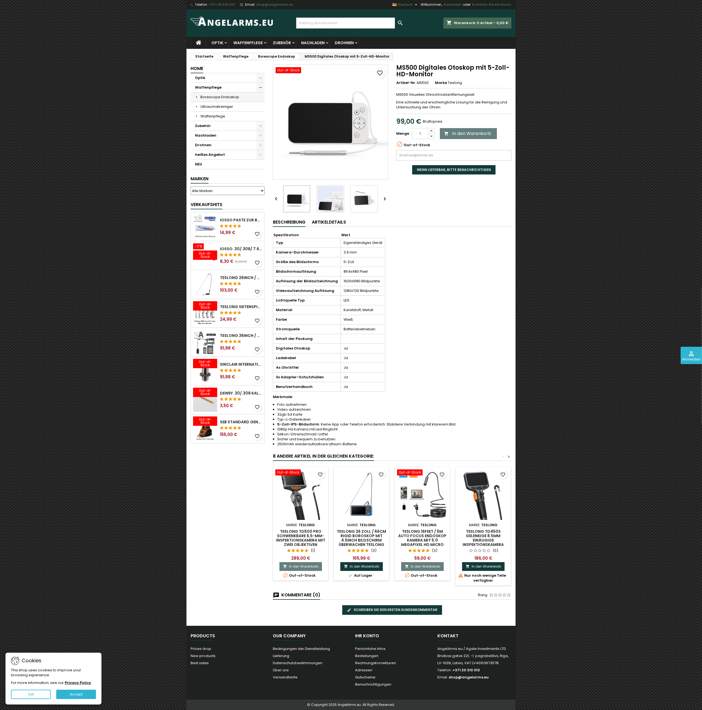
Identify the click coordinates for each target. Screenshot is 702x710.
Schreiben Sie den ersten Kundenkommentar (395, 609)
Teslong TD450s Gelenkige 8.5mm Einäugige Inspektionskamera (483, 538)
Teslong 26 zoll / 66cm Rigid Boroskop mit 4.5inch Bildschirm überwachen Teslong (361, 538)
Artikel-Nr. (406, 82)
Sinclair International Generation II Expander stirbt (241, 364)
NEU (198, 164)
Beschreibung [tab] (289, 222)
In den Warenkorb (467, 133)
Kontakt (447, 636)
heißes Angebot (210, 154)
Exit (31, 694)
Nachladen (313, 43)
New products (203, 655)
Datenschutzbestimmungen (297, 663)
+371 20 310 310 (222, 4)
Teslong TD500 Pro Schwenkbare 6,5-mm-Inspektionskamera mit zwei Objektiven (300, 538)
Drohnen (344, 43)
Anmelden (452, 4)
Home (197, 68)
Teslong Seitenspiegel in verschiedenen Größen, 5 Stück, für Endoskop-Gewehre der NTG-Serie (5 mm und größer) (241, 307)
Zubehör (282, 43)
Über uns (281, 670)
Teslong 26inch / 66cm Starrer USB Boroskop (241, 277)
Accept (76, 694)
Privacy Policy (78, 682)
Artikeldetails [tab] (329, 222)
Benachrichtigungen (373, 684)
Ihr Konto (367, 636)
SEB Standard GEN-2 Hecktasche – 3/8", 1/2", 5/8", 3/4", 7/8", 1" (241, 422)
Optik (217, 43)
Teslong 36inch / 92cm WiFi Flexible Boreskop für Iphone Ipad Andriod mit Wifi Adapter (241, 335)
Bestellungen (366, 655)
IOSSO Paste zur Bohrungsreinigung (241, 220)
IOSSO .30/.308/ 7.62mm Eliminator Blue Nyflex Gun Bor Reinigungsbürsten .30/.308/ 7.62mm (241, 249)
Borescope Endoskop (219, 97)
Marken (199, 179)
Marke (441, 82)
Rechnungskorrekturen (375, 663)
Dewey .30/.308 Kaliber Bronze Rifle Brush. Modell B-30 (241, 393)
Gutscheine (365, 677)
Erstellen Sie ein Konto (491, 4)
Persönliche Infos (370, 648)
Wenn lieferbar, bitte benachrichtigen (454, 169)
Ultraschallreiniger (216, 106)
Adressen (363, 670)
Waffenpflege (248, 43)
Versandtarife (285, 677)
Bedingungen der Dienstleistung (301, 648)
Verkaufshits (206, 204)
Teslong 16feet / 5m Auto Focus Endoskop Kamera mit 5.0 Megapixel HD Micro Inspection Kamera (422, 540)
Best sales (200, 663)
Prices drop (201, 648)
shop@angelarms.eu (274, 4)
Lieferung (281, 655)
